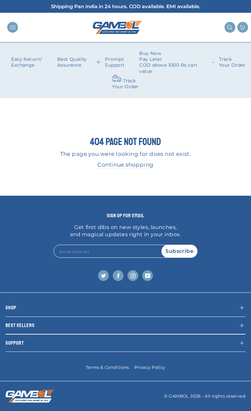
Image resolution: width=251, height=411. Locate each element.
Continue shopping (125, 164)
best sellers (20, 325)
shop (11, 307)
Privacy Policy (149, 367)
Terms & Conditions (107, 367)
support (15, 343)
